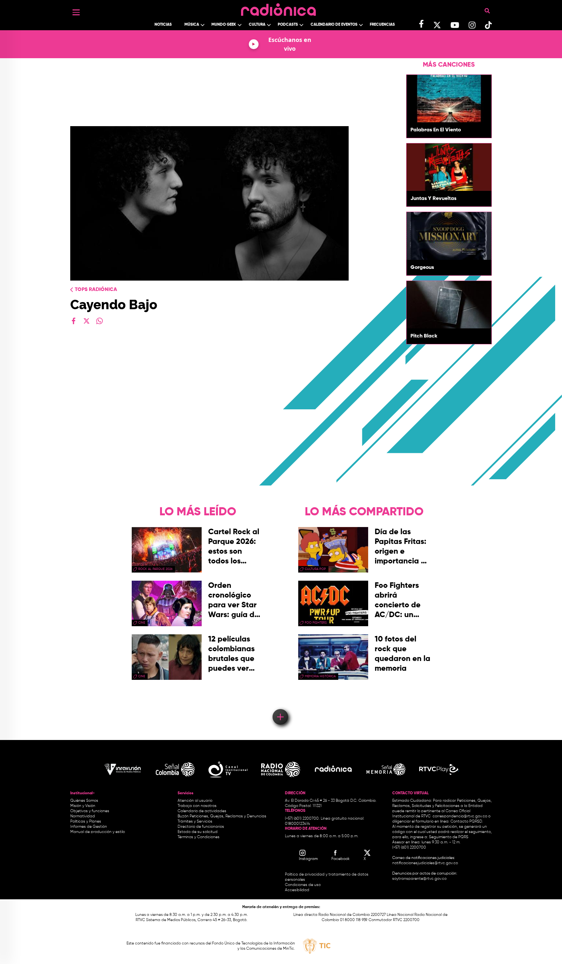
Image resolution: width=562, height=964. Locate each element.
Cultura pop (315, 569)
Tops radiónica (96, 289)
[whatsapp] (99, 321)
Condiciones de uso (303, 885)
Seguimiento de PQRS (448, 837)
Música (191, 25)
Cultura (257, 25)
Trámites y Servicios (195, 822)
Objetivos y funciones (89, 811)
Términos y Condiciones (199, 837)
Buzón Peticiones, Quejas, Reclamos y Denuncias (222, 816)
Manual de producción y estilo (97, 832)
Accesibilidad (297, 890)
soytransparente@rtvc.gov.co (419, 879)
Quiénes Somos (84, 801)
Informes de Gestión (88, 827)
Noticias (163, 25)
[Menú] (76, 12)
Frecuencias (382, 25)
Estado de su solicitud (198, 832)
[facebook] (73, 321)
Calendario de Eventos (334, 25)
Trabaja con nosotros (197, 806)
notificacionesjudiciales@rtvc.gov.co (425, 863)
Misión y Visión (82, 806)
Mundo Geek (223, 25)
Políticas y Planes (85, 822)
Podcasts (288, 25)
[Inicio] (278, 8)
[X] (86, 321)
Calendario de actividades (202, 811)
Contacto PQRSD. (466, 822)
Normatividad (82, 816)
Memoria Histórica (320, 676)
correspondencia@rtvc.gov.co (460, 816)
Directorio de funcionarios (201, 827)
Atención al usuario (195, 801)
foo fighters (316, 622)
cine (141, 622)
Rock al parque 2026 (155, 569)
